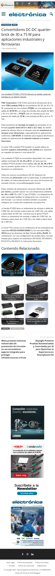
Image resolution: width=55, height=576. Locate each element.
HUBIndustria (41, 566)
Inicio (3, 20)
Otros (15, 25)
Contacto (12, 566)
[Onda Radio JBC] (27, 477)
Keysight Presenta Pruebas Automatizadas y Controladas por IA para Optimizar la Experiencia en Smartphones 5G (42, 347)
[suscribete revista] (27, 495)
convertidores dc (17, 328)
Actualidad (10, 20)
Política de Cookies (41, 562)
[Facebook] (23, 554)
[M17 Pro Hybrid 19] (27, 439)
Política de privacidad (24, 562)
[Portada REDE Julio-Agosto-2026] (27, 546)
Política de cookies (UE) (26, 566)
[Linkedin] (32, 554)
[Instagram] (27, 554)
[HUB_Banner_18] (27, 9)
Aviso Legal (10, 562)
